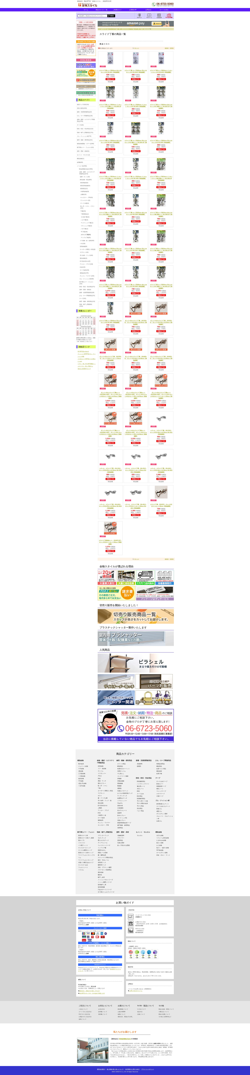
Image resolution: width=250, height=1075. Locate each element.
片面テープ (159, 796)
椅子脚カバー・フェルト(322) (85, 147)
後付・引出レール (103, 860)
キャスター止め (83, 865)
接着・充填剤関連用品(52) (84, 112)
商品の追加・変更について (166, 1009)
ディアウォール (102, 843)
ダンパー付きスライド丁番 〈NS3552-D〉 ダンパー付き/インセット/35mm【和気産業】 (110, 358)
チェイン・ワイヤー (104, 822)
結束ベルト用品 (161, 768)
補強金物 (80, 760)
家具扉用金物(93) (85, 185)
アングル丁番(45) (86, 237)
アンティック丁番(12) (87, 223)
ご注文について (83, 1009)
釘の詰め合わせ (102, 805)
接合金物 (100, 803)
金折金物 (81, 778)
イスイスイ (81, 843)
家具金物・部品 (137, 29)
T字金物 (80, 781)
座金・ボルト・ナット (163, 855)
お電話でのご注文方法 (85, 1016)
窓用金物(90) (83, 246)
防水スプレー (121, 815)
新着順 (172, 48)
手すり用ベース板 (142, 801)
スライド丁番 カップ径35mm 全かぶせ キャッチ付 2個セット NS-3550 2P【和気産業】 (110, 214)
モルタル (139, 835)
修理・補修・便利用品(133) (87, 301)
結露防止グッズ (122, 798)
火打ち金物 (159, 835)
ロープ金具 (101, 818)
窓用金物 (100, 766)
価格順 (167, 48)
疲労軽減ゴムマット (162, 804)
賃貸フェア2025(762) (83, 104)
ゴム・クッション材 (162, 800)
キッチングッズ (122, 795)
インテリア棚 (102, 848)
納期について (121, 1014)
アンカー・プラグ (103, 810)
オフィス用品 (121, 764)
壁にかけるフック (103, 840)
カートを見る (164, 10)
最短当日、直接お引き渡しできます (89, 991)
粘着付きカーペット (123, 768)
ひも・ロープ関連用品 (163, 760)
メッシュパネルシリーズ (105, 879)
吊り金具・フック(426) (86, 255)
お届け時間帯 (121, 1011)
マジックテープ (161, 791)
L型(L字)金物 (82, 783)
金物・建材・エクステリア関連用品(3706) (86, 120)
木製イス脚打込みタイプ (85, 862)
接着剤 (139, 766)
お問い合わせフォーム (135, 991)
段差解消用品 (141, 798)
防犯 (138, 791)
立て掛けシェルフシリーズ (106, 892)
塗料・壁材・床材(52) (83, 151)
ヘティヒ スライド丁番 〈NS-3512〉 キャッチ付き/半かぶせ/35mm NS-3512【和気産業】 (110, 470)
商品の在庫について (164, 1014)
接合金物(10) (83, 258)
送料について (82, 1019)
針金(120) (82, 267)
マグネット (101, 793)
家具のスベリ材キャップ (85, 852)
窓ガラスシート (122, 810)
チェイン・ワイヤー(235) (87, 276)
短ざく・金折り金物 (162, 848)
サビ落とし (120, 773)
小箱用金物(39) (84, 191)
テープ (157, 778)
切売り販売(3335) (82, 108)
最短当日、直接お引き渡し (125, 1016)
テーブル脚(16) (84, 203)
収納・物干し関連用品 (104, 832)
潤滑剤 (119, 788)
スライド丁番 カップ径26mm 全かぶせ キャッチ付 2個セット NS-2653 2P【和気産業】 (161, 106)
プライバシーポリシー (147, 1069)
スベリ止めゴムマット (163, 806)
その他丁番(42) (85, 217)
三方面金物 (81, 773)
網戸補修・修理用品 (123, 825)
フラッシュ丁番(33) (86, 226)
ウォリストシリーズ (104, 845)
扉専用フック (102, 862)
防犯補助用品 (141, 781)
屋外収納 (100, 872)
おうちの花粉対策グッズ (124, 793)
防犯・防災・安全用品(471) (87, 286)
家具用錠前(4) (84, 182)
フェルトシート (83, 867)
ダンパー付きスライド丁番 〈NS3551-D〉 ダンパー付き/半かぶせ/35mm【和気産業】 (161, 322)
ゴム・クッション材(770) (84, 136)
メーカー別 (104, 29)
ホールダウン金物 (161, 852)
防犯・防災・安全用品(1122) (85, 128)
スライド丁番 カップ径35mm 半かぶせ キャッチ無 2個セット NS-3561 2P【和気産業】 (161, 250)
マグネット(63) (84, 252)
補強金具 (100, 820)
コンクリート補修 (122, 776)
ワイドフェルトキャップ (85, 860)
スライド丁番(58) (86, 234)
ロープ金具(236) (84, 270)
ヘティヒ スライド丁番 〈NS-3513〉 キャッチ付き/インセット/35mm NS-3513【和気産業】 (136, 470)
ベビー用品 (140, 811)
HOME (99, 29)
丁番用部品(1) (85, 214)
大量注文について (164, 1011)
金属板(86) (80, 162)
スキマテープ (160, 793)
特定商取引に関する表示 (132, 1069)
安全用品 (139, 808)
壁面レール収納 (102, 852)
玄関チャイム (121, 771)
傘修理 (119, 813)
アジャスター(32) (85, 200)
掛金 (99, 778)
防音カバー (159, 784)
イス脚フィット (83, 845)
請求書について (102, 1011)
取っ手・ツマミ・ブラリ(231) (87, 207)
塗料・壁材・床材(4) (85, 289)
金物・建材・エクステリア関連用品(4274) (87, 173)
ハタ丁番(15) (84, 220)
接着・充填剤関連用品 (144, 760)
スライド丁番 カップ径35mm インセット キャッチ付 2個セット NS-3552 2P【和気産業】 (110, 178)
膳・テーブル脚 (102, 798)
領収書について (102, 1014)
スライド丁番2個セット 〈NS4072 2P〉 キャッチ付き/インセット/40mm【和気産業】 (110, 542)
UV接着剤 (120, 808)
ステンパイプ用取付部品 (105, 857)
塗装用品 (120, 840)
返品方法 (139, 1011)
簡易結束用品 (160, 764)
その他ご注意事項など (165, 1016)
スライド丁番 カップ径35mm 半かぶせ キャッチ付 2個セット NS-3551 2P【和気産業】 (110, 250)
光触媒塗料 (120, 835)
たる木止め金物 (161, 840)
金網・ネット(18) (85, 176)
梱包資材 (159, 771)
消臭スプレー (121, 820)
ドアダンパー (102, 773)
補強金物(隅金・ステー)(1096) (85, 143)
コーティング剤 (122, 818)
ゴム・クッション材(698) (86, 279)
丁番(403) (83, 211)
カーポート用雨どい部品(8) (87, 249)
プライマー (120, 838)
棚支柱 (100, 875)
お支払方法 (101, 1009)
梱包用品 (159, 766)
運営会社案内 (101, 1069)
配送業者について (123, 1009)
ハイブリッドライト (143, 784)
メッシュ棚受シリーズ (105, 882)
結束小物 (159, 773)
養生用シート (141, 786)
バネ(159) (82, 243)
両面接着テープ (161, 786)
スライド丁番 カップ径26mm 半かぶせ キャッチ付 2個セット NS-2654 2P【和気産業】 (136, 142)
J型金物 (80, 771)
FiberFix (119, 803)
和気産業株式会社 (112, 29)
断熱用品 (120, 766)
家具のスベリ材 (83, 835)
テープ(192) (82, 298)
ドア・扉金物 (102, 768)
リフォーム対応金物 (162, 838)
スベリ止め (140, 793)
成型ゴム (159, 811)
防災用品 (139, 796)
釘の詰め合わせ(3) (85, 261)
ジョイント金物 (83, 766)
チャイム (100, 771)
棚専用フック (102, 865)
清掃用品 (120, 828)
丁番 (143, 29)
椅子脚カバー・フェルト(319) (86, 282)
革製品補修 (120, 781)
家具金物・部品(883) (86, 179)
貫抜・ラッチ (102, 781)
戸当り (100, 776)
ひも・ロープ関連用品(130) (84, 115)
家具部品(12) (84, 188)
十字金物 (81, 768)
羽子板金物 (159, 850)
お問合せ (148, 10)
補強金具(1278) (84, 273)
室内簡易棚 (101, 887)
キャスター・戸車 (103, 825)
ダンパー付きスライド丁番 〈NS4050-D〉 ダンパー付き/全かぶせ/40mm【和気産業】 (136, 358)
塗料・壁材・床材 (122, 832)
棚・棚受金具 (102, 855)
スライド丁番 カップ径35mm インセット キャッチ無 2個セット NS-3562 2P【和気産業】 (161, 178)
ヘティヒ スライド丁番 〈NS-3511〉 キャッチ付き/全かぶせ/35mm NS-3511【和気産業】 (161, 432)
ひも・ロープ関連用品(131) (87, 295)
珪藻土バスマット (122, 791)
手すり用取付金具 (142, 803)
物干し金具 (101, 877)
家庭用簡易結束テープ (124, 823)
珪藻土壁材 (120, 843)
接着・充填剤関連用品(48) (86, 292)
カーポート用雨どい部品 (105, 791)
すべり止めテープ (161, 781)
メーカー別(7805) (82, 166)
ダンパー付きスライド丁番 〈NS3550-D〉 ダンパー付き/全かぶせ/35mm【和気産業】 (136, 322)
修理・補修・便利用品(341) (84, 140)
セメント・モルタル (143, 832)
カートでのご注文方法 (85, 1011)
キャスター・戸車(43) (86, 197)
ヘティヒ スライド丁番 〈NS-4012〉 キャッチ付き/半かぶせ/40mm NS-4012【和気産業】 (110, 506)
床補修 (119, 778)
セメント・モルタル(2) (83, 155)
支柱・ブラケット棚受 (105, 867)
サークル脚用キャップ (85, 850)
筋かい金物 (159, 843)
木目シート (140, 788)
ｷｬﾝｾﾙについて (141, 1009)
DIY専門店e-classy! (83, 351)
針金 (99, 813)
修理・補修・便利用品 (124, 760)
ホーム (86, 10)
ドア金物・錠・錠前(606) (87, 240)
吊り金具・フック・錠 (105, 800)
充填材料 (139, 764)
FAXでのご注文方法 (84, 1014)
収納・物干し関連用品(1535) (85, 305)
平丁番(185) (84, 231)
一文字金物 (81, 786)
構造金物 (158, 832)
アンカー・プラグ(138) (86, 264)
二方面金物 (81, 776)
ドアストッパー (122, 800)
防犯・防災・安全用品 (144, 778)
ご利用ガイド (117, 10)
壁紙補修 (120, 783)
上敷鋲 (100, 808)
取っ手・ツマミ (102, 786)
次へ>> (137, 48)
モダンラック (102, 838)
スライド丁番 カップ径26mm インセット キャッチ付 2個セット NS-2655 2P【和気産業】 (110, 106)
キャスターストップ (84, 848)
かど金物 (159, 845)
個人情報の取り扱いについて (115, 1069)
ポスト (100, 795)
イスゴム (81, 870)
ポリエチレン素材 (161, 813)
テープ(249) (80, 125)
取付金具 (81, 764)
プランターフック (103, 835)
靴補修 (119, 786)
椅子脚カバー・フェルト (86, 832)
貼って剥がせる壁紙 (123, 845)
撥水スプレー (102, 783)
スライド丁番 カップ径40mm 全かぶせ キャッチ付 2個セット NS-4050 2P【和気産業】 (110, 286)
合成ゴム (159, 821)
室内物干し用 (102, 884)
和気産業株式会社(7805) (86, 169)
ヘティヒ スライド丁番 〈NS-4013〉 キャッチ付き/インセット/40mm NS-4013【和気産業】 (136, 506)
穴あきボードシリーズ (105, 889)
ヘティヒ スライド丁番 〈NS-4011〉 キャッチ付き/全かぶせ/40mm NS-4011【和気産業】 (161, 470)
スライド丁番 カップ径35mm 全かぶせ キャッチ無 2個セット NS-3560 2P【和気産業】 (161, 214)
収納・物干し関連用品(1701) (85, 132)
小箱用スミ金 (102, 815)
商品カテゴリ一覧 (101, 10)
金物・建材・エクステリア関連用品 (125, 29)
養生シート (159, 788)
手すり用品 (140, 806)
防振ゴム (159, 808)
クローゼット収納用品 (105, 870)
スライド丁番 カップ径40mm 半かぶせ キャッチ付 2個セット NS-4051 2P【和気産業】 (161, 286)
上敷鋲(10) (83, 194)
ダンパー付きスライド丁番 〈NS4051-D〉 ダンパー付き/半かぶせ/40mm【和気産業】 (161, 358)
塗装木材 (120, 805)
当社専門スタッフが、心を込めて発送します (92, 993)
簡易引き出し (102, 850)
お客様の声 (133, 10)
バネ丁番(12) (84, 229)
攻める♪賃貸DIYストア (84, 368)
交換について (141, 1014)
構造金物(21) (80, 158)
